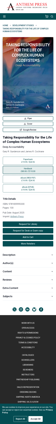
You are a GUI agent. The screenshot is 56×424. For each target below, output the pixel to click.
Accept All (36, 419)
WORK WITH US (28, 323)
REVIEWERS (28, 370)
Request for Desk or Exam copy (28, 230)
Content (7, 271)
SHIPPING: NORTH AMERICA (28, 397)
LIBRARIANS (28, 365)
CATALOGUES (28, 355)
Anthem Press (17, 216)
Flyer (29, 118)
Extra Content (10, 288)
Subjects (7, 296)
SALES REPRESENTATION (28, 387)
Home (5, 25)
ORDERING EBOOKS (28, 392)
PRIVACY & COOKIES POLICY (28, 338)
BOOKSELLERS (28, 360)
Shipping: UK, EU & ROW (28, 402)
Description (9, 254)
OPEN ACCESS (28, 328)
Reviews (7, 279)
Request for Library (28, 224)
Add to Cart (28, 237)
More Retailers (28, 243)
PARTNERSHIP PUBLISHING (28, 379)
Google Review (29, 130)
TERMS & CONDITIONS (28, 342)
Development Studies (23, 25)
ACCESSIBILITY (28, 347)
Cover (29, 124)
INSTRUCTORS (28, 375)
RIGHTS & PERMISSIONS (28, 333)
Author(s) (8, 263)
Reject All (20, 419)
